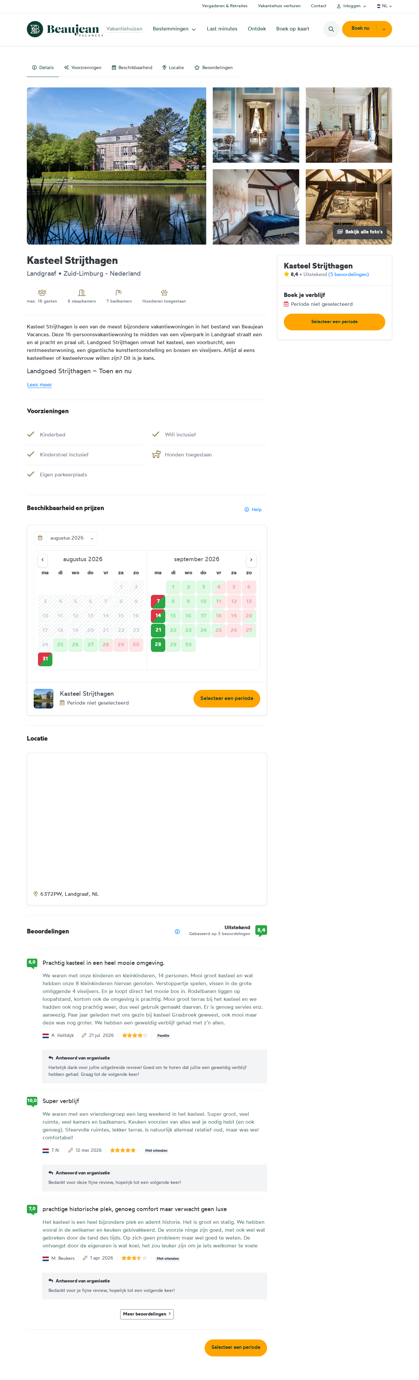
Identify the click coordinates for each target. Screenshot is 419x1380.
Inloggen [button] (351, 6)
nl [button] (385, 6)
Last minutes (222, 29)
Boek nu (360, 28)
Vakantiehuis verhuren (279, 6)
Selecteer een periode (226, 698)
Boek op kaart (292, 29)
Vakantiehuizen (124, 29)
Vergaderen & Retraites (224, 6)
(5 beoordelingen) (348, 274)
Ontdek (257, 29)
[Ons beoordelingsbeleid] (177, 932)
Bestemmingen (171, 29)
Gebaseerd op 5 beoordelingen (219, 934)
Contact (318, 6)
